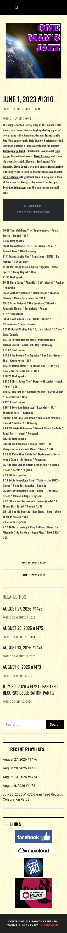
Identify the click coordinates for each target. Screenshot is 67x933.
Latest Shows (23, 118)
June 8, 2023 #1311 (33, 575)
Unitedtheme (49, 925)
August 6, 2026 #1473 (22, 666)
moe (40, 109)
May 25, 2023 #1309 (34, 562)
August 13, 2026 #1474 (22, 647)
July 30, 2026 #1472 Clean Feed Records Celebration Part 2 (30, 689)
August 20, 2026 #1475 (23, 627)
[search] (16, 7)
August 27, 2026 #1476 (23, 608)
